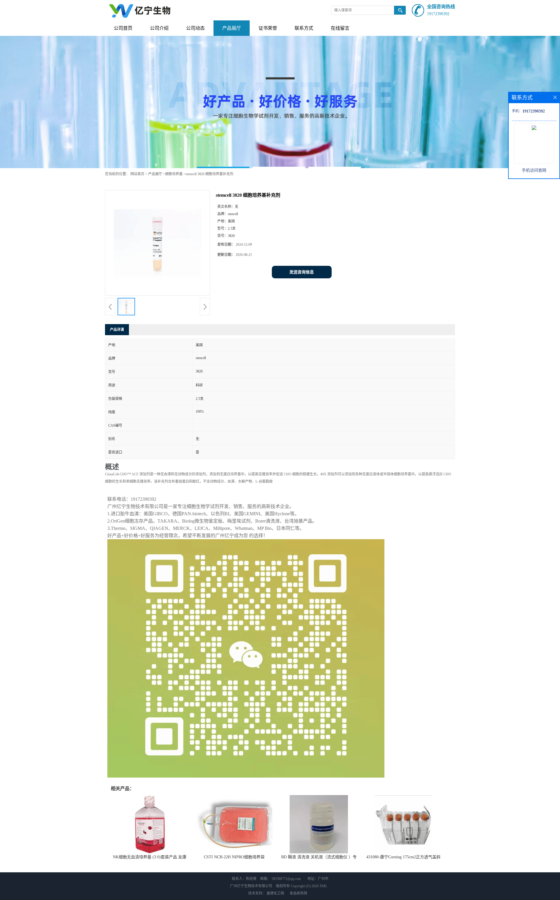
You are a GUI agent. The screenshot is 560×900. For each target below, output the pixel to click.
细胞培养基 (174, 174)
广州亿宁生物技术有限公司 (251, 886)
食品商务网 (298, 893)
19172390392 (438, 14)
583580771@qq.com (286, 879)
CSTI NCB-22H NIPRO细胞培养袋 (234, 857)
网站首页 (137, 174)
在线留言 (340, 28)
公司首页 (123, 28)
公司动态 (195, 28)
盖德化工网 (275, 893)
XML (323, 886)
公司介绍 (159, 28)
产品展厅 (231, 28)
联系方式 (304, 28)
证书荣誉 (267, 28)
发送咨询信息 (301, 272)
